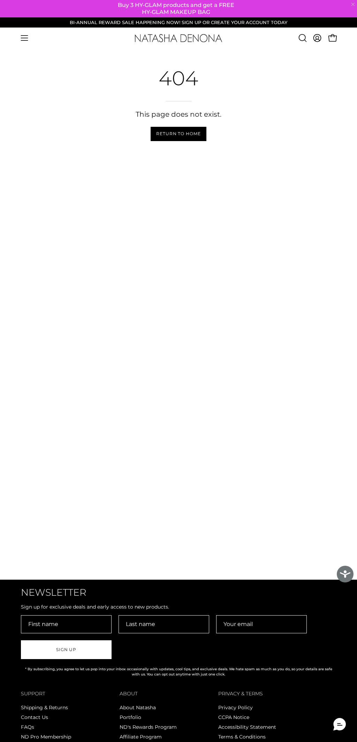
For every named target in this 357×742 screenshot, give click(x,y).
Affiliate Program (141, 737)
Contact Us (34, 717)
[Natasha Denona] (178, 38)
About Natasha (138, 707)
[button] (302, 38)
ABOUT (129, 694)
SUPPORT (33, 694)
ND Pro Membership (46, 737)
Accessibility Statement (247, 727)
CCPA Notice (233, 717)
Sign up (66, 649)
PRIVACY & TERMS (240, 694)
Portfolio (130, 717)
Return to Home (178, 133)
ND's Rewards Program (148, 727)
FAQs (27, 727)
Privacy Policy (235, 707)
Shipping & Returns (44, 707)
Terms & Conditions (242, 737)
